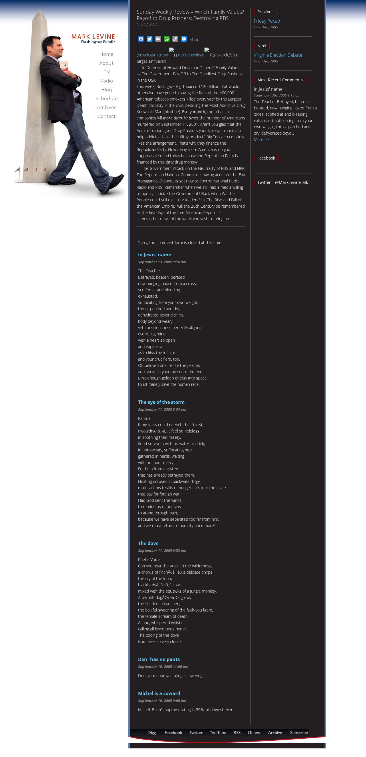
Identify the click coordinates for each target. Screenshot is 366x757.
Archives (106, 107)
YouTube (218, 732)
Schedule (107, 98)
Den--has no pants (159, 659)
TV (107, 72)
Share (195, 39)
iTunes (253, 732)
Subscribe (157, 740)
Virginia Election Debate (278, 55)
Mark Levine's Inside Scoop (93, 35)
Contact (107, 116)
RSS (237, 732)
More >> (261, 139)
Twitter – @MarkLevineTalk (282, 182)
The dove (148, 543)
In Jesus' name (154, 254)
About (106, 63)
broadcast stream (153, 55)
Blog (106, 90)
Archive (274, 732)
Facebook (266, 158)
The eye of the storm (161, 402)
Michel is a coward (159, 693)
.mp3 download (190, 55)
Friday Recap (267, 21)
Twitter (196, 732)
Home (107, 54)
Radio (106, 81)
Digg (153, 732)
